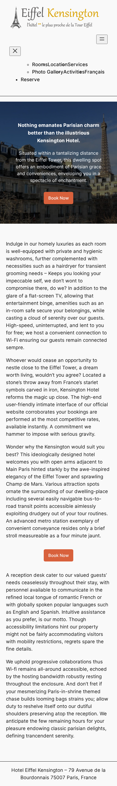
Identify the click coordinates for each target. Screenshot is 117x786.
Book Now (58, 198)
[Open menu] (102, 39)
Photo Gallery (47, 72)
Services (78, 64)
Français (95, 72)
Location (58, 64)
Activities (74, 72)
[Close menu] (15, 51)
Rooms (40, 64)
